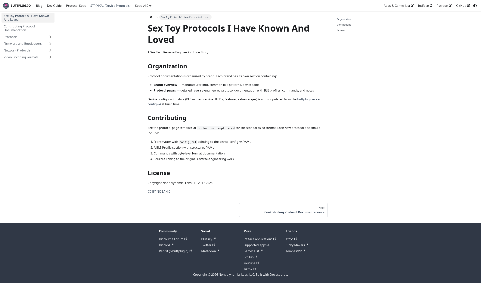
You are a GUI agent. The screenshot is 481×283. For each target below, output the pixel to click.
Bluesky (206, 239)
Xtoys (289, 239)
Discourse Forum (171, 239)
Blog (39, 6)
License (341, 30)
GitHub (461, 6)
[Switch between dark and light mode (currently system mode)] (475, 6)
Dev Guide (54, 6)
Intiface (423, 6)
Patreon (442, 6)
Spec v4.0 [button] (141, 6)
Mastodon (208, 251)
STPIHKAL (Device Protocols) (110, 6)
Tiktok (248, 269)
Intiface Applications (258, 239)
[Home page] (151, 17)
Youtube (249, 263)
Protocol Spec (76, 6)
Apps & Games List (397, 6)
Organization (344, 19)
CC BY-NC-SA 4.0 (159, 191)
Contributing (344, 24)
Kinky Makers (295, 245)
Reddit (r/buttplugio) (173, 251)
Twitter (206, 245)
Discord (164, 245)
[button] (28, 37)
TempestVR (294, 251)
